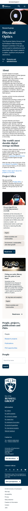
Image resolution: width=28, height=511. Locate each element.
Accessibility (8, 494)
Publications (9, 343)
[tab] (14, 334)
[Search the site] (19, 6)
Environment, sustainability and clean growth (13, 243)
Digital (7, 233)
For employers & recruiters (12, 422)
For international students (12, 428)
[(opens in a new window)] (6, 469)
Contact (7, 505)
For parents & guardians (11, 425)
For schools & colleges (11, 416)
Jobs (6, 507)
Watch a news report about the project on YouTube (12, 171)
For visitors (8, 410)
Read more (8, 252)
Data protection (9, 499)
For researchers (9, 419)
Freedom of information (11, 502)
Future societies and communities (11, 237)
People (7, 334)
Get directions (11, 458)
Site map (7, 491)
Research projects (11, 339)
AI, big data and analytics (14, 297)
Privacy (7, 497)
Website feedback (10, 431)
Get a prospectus (12, 481)
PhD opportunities (11, 348)
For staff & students (10, 413)
